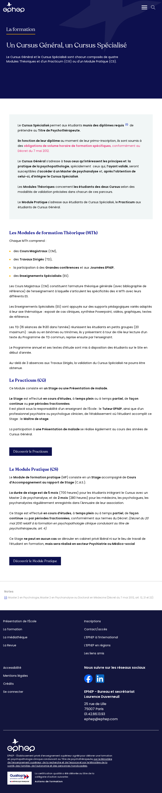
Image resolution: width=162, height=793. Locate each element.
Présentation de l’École (19, 621)
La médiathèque (15, 637)
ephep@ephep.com (101, 719)
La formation (20, 29)
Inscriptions (92, 621)
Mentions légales (15, 676)
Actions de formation (49, 781)
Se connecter (13, 692)
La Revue (9, 645)
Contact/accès (95, 629)
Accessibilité (12, 668)
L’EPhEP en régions (97, 645)
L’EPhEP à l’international (101, 637)
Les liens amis (94, 653)
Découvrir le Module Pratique (35, 561)
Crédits (8, 684)
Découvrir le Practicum (30, 451)
